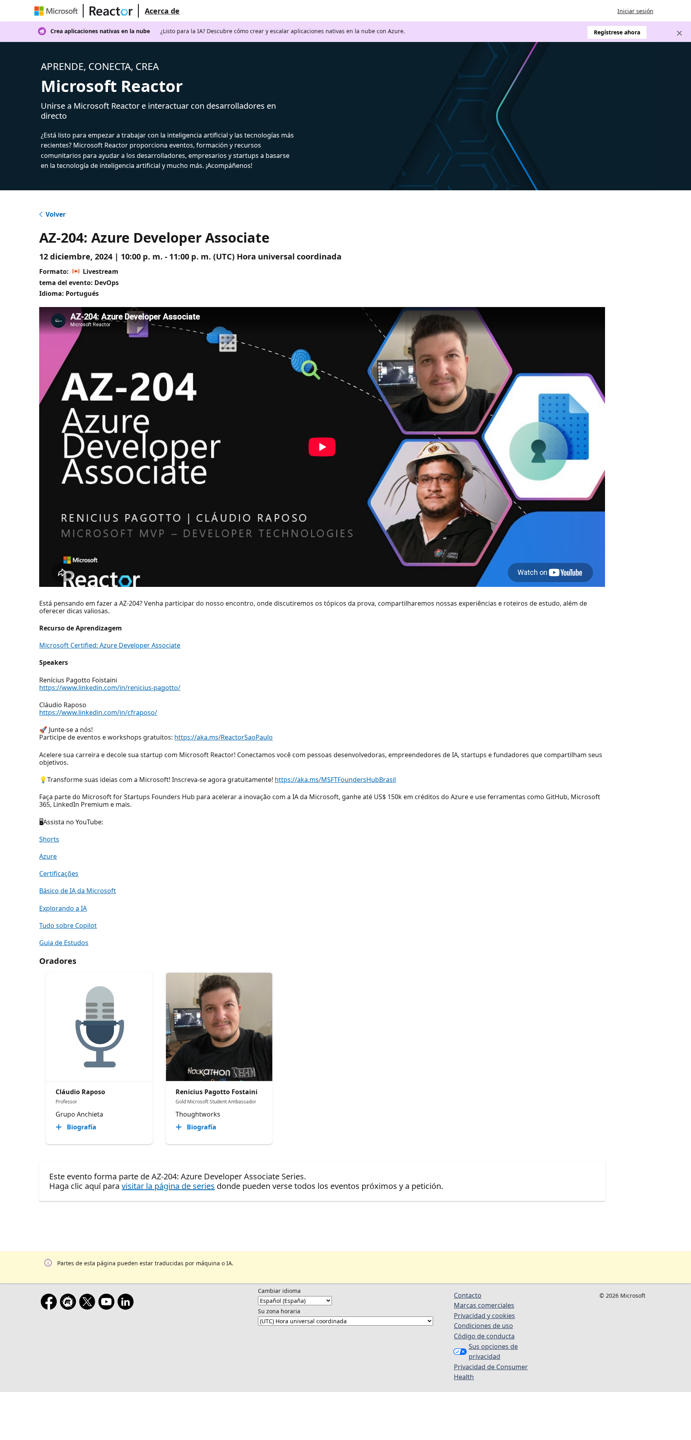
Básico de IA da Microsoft (77, 890)
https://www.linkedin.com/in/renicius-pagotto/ (109, 687)
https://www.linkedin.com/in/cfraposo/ (98, 712)
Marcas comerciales (484, 1305)
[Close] (679, 33)
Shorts (49, 839)
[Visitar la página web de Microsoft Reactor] (111, 11)
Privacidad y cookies (484, 1315)
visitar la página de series (168, 1186)
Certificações (58, 873)
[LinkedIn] (127, 1303)
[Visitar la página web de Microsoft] (57, 11)
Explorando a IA (63, 908)
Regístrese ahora (617, 32)
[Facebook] (50, 1303)
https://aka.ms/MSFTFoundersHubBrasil (335, 779)
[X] (88, 1303)
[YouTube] (108, 1303)
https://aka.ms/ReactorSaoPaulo (223, 737)
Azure (48, 856)
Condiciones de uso (483, 1325)
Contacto (467, 1295)
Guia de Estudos (63, 942)
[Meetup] (69, 1303)
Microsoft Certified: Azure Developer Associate (109, 645)
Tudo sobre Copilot (68, 925)
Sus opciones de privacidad (493, 1351)
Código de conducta (484, 1336)
